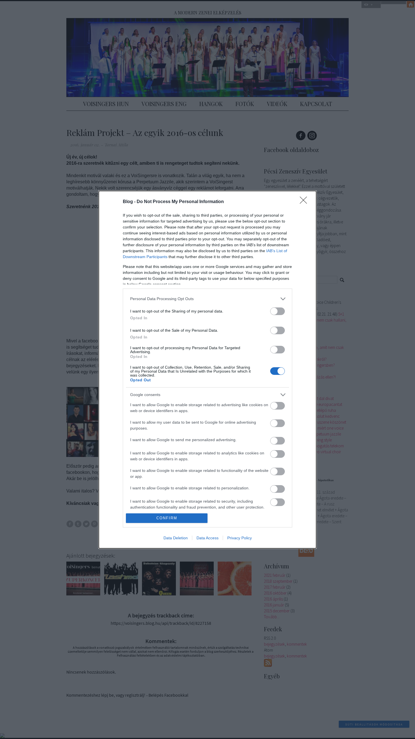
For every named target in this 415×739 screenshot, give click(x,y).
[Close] (305, 202)
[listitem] (207, 299)
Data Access (207, 538)
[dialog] (207, 369)
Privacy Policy (239, 538)
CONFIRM (166, 518)
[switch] (277, 311)
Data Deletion (175, 538)
